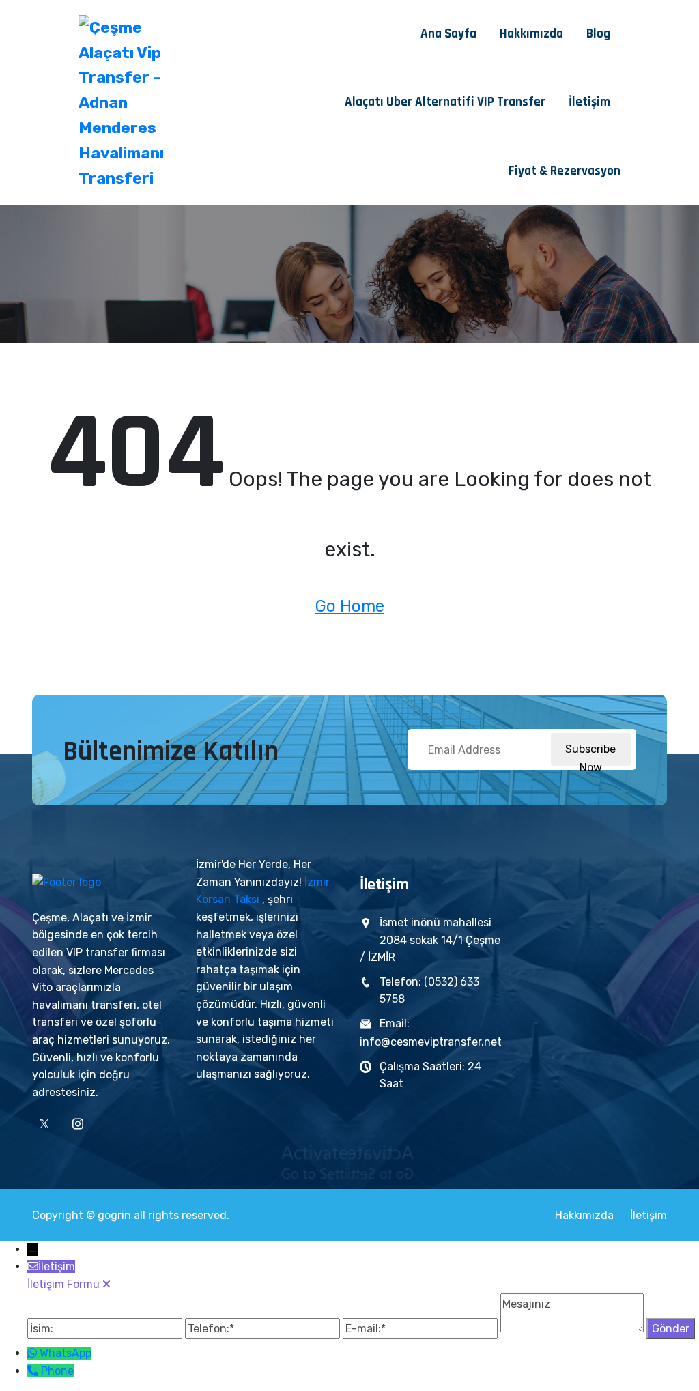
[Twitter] (44, 1124)
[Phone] (34, 1370)
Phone (57, 1370)
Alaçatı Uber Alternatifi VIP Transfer (445, 102)
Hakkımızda (531, 33)
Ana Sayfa (448, 33)
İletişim (589, 102)
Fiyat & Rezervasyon (564, 171)
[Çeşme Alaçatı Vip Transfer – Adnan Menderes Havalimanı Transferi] (139, 103)
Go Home (349, 606)
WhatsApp (65, 1353)
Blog (598, 33)
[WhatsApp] (33, 1353)
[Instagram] (77, 1124)
